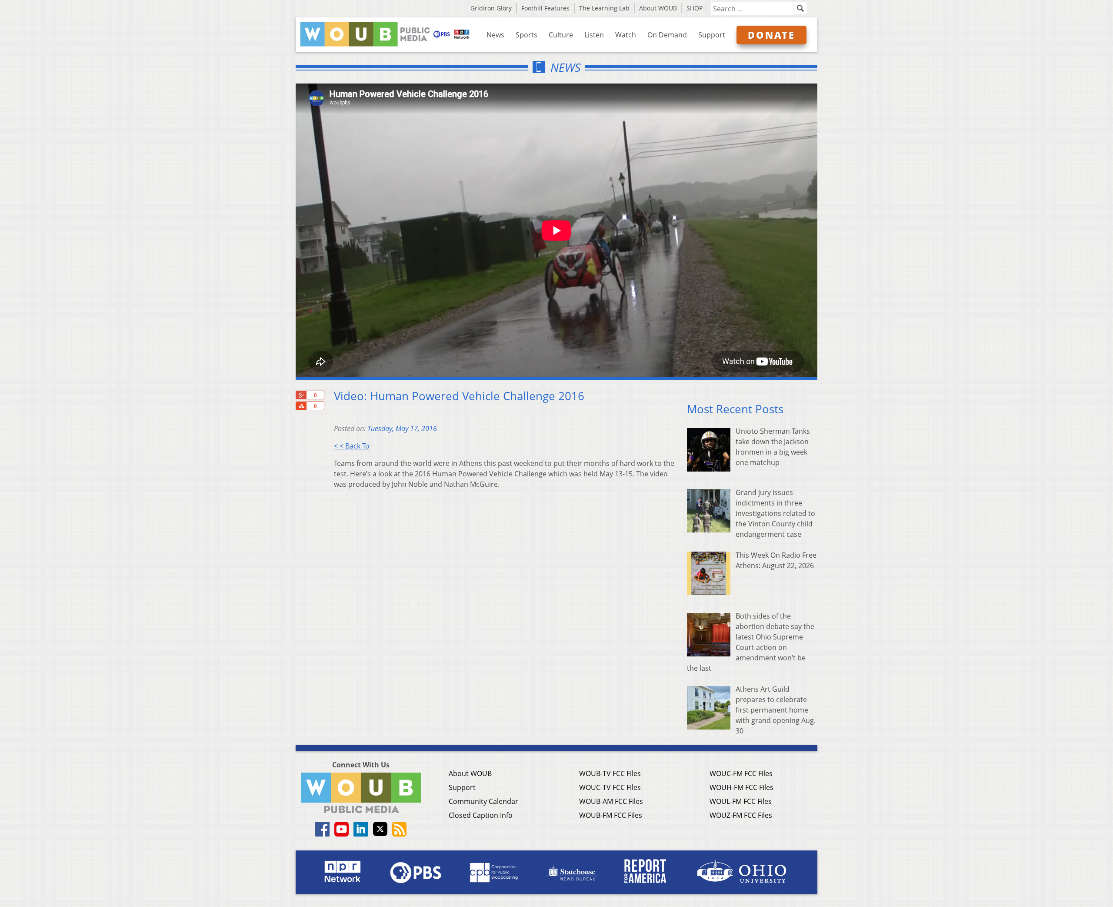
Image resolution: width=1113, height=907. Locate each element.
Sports (526, 35)
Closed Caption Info (481, 815)
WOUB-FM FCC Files (610, 815)
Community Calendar (483, 801)
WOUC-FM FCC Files (741, 773)
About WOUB (658, 8)
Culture (561, 35)
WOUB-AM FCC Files (611, 801)
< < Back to (352, 446)
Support (711, 35)
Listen (594, 35)
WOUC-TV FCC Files (610, 787)
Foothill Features (545, 8)
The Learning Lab (604, 8)
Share (301, 406)
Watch (625, 35)
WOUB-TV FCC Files (610, 773)
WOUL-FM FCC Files (741, 801)
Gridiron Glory (491, 8)
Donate (771, 34)
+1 (301, 395)
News (495, 35)
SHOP (694, 8)
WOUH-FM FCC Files (741, 787)
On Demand (667, 35)
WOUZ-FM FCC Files (741, 815)
